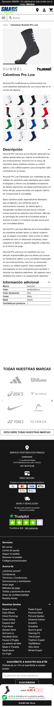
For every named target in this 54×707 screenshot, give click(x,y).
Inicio (5, 24)
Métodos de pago (11, 588)
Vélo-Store (33, 646)
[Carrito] (51, 10)
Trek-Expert (34, 636)
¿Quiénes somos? (11, 570)
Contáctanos (27, 457)
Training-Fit (34, 633)
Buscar (16, 17)
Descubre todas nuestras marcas (27, 432)
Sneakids (33, 626)
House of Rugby (10, 640)
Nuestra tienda (9, 598)
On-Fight (6, 653)
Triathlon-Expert (36, 640)
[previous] (2, 401)
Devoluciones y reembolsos (16, 581)
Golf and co (8, 633)
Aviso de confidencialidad (15, 594)
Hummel (13, 69)
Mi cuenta (7, 547)
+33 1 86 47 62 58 (27, 466)
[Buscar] (10, 17)
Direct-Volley (8, 619)
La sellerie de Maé (11, 643)
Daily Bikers (8, 612)
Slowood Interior (36, 619)
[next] (52, 401)
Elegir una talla (27, 703)
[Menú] (3, 17)
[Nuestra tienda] (37, 10)
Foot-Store (7, 626)
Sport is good (35, 629)
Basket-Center (9, 609)
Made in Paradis (10, 646)
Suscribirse (27, 682)
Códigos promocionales (14, 560)
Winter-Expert (35, 650)
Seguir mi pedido (11, 553)
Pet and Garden (36, 616)
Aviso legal (8, 584)
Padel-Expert (35, 609)
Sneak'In (32, 622)
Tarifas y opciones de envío (16, 591)
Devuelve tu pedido (27, 510)
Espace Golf (8, 622)
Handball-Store (10, 636)
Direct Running (10, 616)
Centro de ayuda (10, 550)
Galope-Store (9, 629)
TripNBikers (34, 643)
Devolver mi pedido (12, 557)
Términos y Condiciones (14, 577)
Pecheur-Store (35, 612)
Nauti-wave (8, 650)
